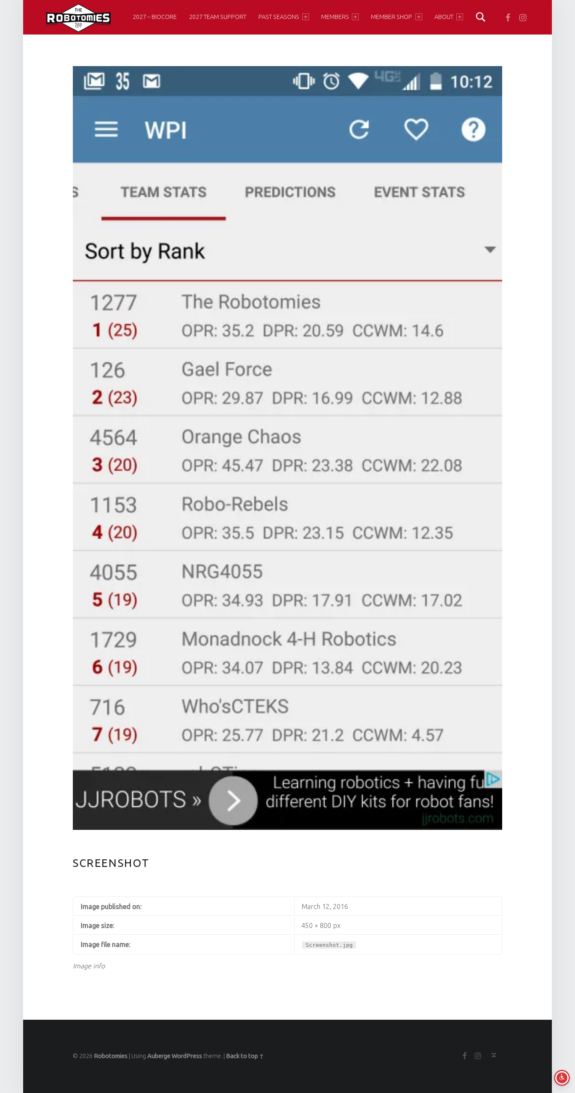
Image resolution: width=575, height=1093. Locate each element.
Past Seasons (278, 16)
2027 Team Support (217, 16)
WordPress (187, 1056)
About (443, 16)
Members (335, 16)
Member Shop (391, 16)
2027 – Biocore (155, 16)
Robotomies (111, 1056)
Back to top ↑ (245, 1056)
